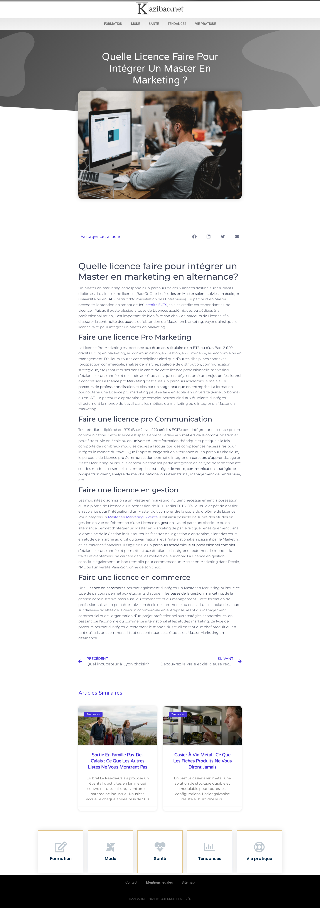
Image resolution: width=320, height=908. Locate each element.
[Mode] (110, 847)
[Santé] (160, 847)
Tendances (177, 24)
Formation (113, 24)
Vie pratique (205, 24)
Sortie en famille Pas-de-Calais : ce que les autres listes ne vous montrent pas (117, 761)
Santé (154, 24)
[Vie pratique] (259, 847)
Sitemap (188, 882)
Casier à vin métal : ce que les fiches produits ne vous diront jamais (202, 761)
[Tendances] (209, 847)
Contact (131, 882)
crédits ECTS (156, 305)
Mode (135, 24)
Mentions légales (159, 882)
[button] (194, 236)
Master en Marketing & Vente (133, 517)
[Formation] (60, 847)
